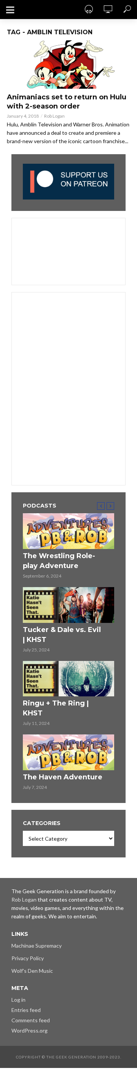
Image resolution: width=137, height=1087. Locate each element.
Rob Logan (54, 116)
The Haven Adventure (62, 777)
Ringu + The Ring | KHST (56, 708)
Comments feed (30, 1020)
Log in (18, 999)
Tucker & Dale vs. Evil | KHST (62, 635)
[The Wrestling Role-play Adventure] (68, 531)
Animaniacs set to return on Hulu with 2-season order (66, 101)
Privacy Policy (27, 958)
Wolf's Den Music (32, 970)
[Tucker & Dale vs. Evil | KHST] (68, 605)
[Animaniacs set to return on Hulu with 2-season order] (68, 64)
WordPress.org (29, 1030)
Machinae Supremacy (36, 945)
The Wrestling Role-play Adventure (59, 561)
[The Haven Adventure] (68, 752)
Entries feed (26, 1010)
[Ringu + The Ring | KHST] (68, 679)
